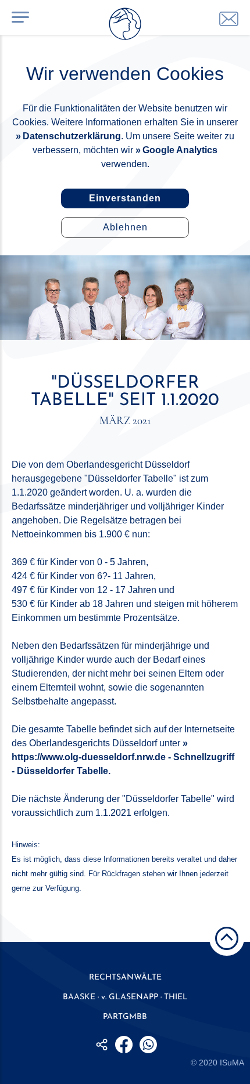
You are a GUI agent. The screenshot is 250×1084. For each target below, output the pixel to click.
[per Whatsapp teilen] (148, 1044)
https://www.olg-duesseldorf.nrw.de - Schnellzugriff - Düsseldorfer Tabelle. (123, 764)
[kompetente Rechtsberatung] (228, 19)
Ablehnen (125, 227)
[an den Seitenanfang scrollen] (226, 938)
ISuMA (232, 1062)
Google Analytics (179, 150)
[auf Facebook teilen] (124, 1044)
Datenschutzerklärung (72, 136)
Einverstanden (125, 198)
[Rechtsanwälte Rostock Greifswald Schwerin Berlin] (125, 26)
